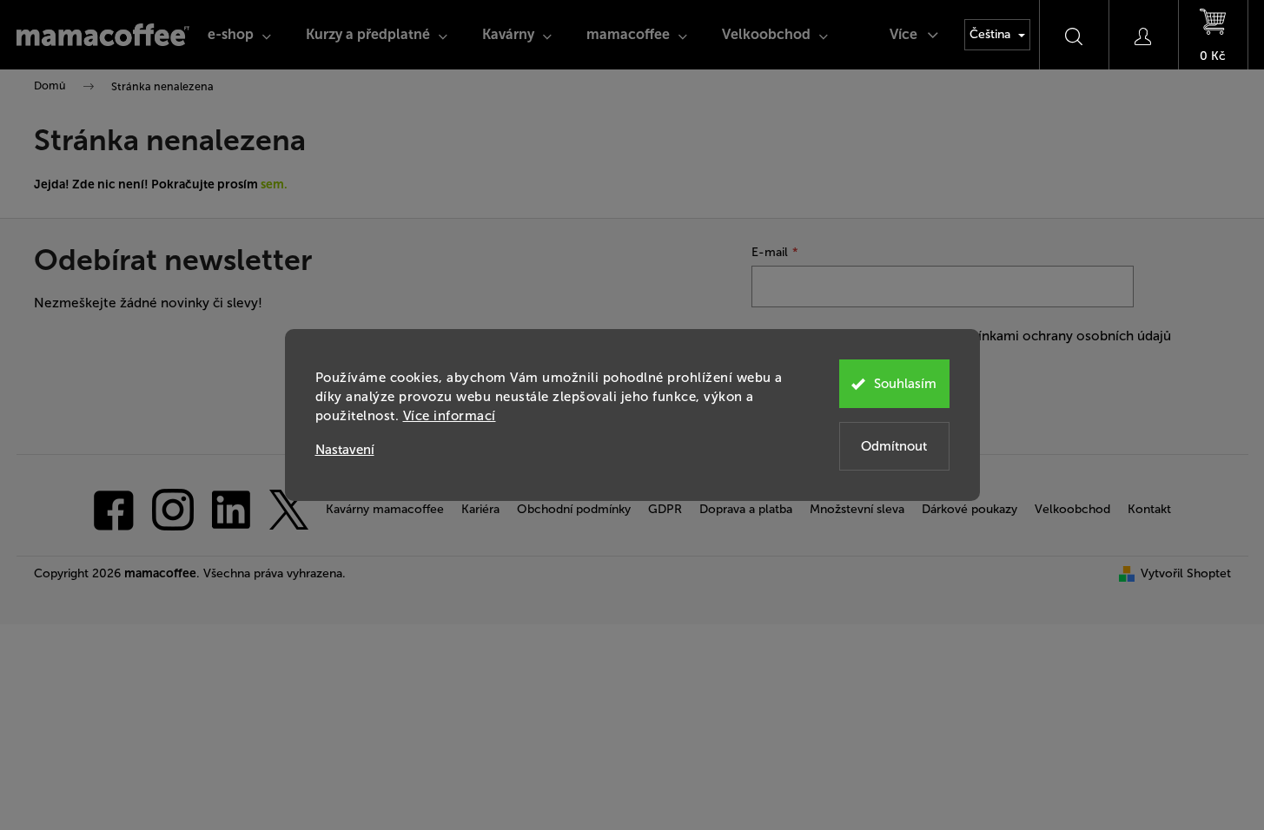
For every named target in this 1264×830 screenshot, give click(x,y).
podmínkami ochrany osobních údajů (1056, 336)
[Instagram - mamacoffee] (173, 508)
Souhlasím (905, 384)
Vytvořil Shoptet (1186, 573)
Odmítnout (894, 446)
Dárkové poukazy (969, 509)
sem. (274, 184)
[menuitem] (239, 34)
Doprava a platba (745, 509)
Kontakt (1149, 509)
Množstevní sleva (857, 509)
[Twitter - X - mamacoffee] (288, 508)
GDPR (665, 509)
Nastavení (344, 450)
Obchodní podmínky (574, 509)
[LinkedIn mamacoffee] (231, 508)
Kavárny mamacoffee (385, 509)
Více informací (449, 416)
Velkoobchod (1072, 509)
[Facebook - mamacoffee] (114, 508)
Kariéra (480, 509)
